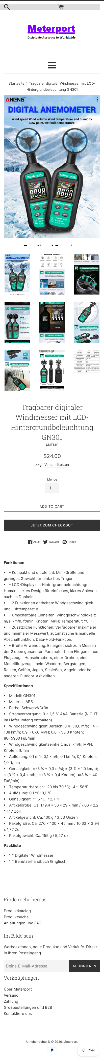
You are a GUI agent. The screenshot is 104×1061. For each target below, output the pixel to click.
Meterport (70, 1042)
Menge (52, 479)
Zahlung (11, 1001)
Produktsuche (16, 916)
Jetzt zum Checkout (52, 525)
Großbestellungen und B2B (28, 1007)
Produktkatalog (17, 910)
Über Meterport (18, 989)
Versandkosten (56, 464)
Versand (11, 995)
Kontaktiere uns (18, 1013)
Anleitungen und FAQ (22, 923)
